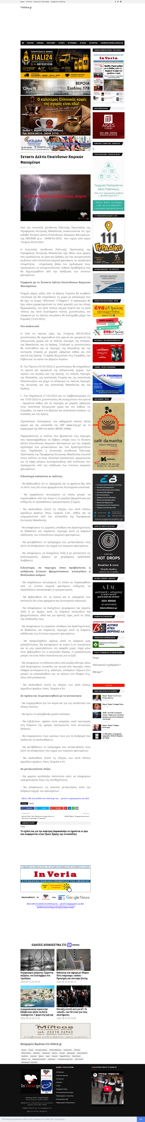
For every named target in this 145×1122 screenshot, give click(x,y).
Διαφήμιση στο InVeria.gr (58, 1)
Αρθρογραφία (71, 1053)
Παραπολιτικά (46, 1053)
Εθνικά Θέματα (76, 1056)
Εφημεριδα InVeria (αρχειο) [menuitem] (111, 43)
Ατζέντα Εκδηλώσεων (55, 1050)
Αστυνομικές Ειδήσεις (41, 1050)
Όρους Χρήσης (52, 834)
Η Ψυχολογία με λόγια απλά (65, 1059)
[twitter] (118, 1)
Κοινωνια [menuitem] (40, 43)
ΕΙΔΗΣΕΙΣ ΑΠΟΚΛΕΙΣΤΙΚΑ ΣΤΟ (49, 945)
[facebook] (115, 1)
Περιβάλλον (25, 1056)
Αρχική (22, 1)
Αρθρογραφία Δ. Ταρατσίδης (29, 1062)
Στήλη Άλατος (51, 1059)
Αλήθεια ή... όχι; (26, 1059)
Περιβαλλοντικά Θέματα (38, 1059)
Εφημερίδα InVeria (65, 1056)
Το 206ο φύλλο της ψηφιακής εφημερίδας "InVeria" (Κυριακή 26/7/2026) (112, 736)
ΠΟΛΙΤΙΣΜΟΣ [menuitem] (51, 43)
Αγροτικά (54, 1053)
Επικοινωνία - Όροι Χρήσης (41, 1)
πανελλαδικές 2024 (62, 1099)
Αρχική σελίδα (24, 152)
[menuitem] (22, 43)
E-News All (25, 167)
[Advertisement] (55, 923)
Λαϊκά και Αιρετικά (82, 1053)
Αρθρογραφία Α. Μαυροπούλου (66, 1102)
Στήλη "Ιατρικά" (79, 1059)
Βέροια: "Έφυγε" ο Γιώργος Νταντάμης (110, 726)
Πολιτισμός (77, 1050)
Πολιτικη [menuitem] (30, 43)
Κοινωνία (24, 1050)
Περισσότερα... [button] (59, 1119)
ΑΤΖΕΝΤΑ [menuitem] (61, 43)
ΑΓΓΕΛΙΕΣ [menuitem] (83, 43)
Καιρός (31, 152)
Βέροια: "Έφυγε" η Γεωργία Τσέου (112, 704)
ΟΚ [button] (141, 1119)
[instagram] (121, 1)
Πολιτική (31, 1050)
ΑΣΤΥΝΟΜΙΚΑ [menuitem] (72, 43)
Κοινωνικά (54, 1056)
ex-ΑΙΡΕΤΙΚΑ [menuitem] (93, 43)
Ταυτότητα (29, 1)
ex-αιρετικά (33, 1056)
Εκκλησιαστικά (68, 1050)
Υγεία (58, 1085)
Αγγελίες (41, 1056)
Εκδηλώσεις (36, 1053)
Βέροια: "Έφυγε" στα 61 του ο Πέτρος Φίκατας (111, 697)
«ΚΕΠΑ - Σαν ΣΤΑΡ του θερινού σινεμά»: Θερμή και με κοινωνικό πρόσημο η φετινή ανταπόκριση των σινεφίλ (113, 716)
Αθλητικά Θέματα (26, 1053)
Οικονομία (62, 1053)
